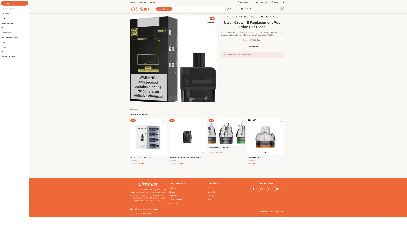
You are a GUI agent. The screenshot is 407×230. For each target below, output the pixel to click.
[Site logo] (141, 9)
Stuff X (149, 214)
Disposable (173, 196)
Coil (228, 17)
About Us (211, 188)
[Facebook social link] (253, 189)
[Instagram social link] (261, 189)
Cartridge (235, 17)
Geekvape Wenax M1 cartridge (142, 158)
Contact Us (212, 192)
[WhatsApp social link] (269, 189)
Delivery (211, 196)
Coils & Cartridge (175, 199)
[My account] (283, 2)
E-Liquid (172, 192)
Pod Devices (173, 188)
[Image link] (148, 184)
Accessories (173, 203)
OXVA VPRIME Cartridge (257, 158)
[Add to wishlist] (164, 121)
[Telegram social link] (277, 189)
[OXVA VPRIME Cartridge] (265, 137)
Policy (210, 199)
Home (223, 17)
